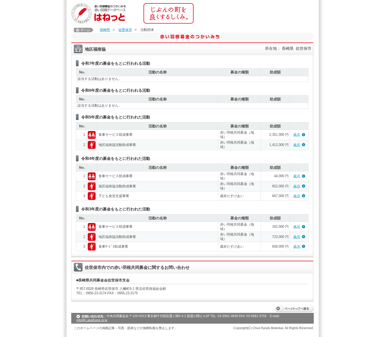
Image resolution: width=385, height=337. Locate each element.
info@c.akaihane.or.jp (91, 320)
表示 (296, 135)
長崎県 (105, 30)
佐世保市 (125, 30)
